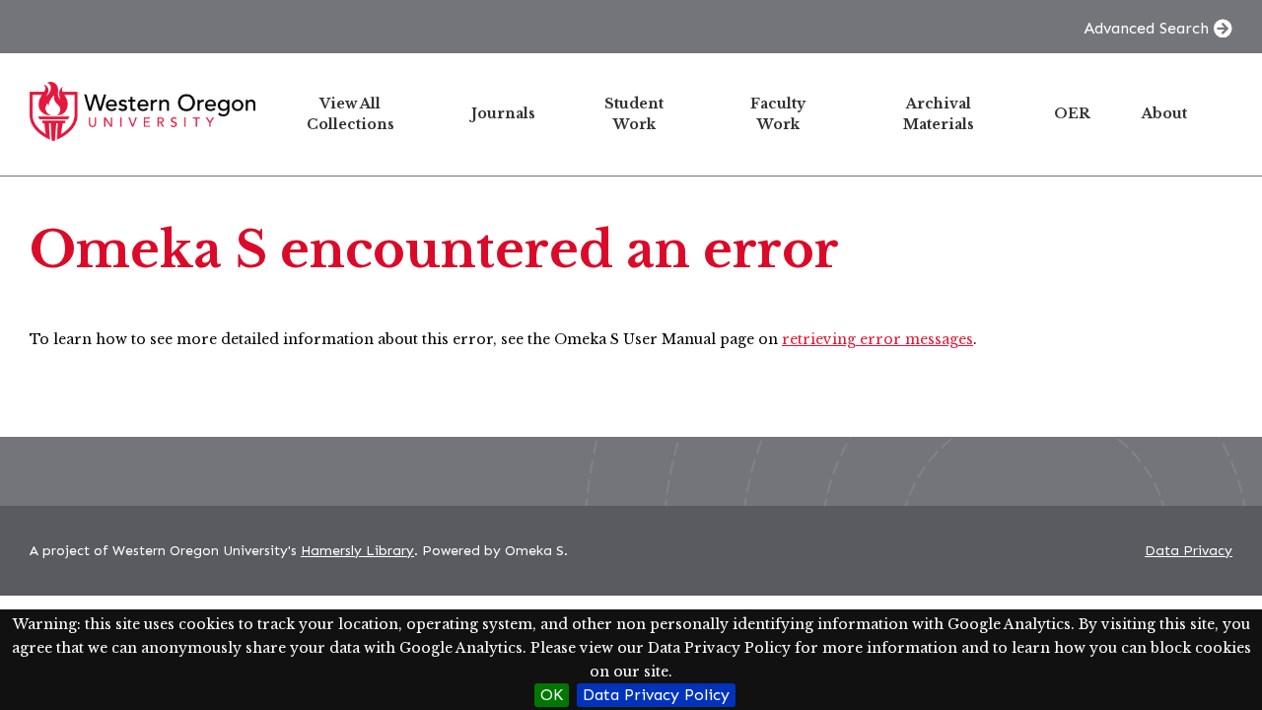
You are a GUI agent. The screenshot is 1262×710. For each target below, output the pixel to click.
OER (1072, 113)
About (1164, 113)
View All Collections (350, 114)
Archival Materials (938, 114)
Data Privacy (1188, 550)
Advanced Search (1146, 28)
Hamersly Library (357, 550)
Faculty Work (778, 114)
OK (551, 694)
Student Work (634, 114)
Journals (503, 113)
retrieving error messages (877, 339)
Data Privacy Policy (656, 694)
